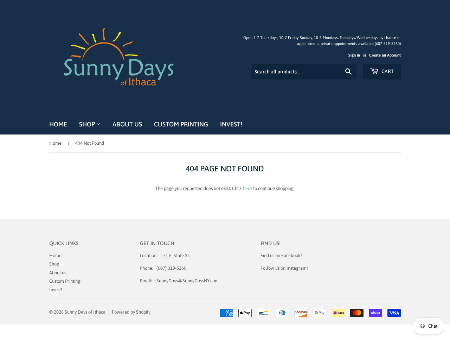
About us (127, 124)
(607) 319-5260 (171, 268)
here (247, 188)
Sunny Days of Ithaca (85, 312)
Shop (87, 124)
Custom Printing (181, 124)
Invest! (231, 124)
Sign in (354, 55)
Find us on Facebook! (281, 255)
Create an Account (385, 55)
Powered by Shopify (131, 312)
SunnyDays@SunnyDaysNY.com (187, 280)
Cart (387, 71)
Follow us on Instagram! (284, 268)
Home (58, 124)
